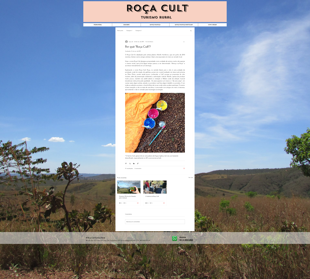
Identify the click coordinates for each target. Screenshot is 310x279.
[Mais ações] (184, 42)
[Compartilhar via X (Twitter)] (130, 163)
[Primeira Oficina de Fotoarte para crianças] (128, 187)
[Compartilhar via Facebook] (126, 163)
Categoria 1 (129, 30)
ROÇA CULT (157, 8)
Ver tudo (191, 177)
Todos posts (120, 30)
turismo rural (156, 17)
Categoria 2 (138, 30)
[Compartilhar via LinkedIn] (134, 163)
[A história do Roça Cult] (155, 187)
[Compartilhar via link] (138, 163)
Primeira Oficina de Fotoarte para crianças (127, 197)
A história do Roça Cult (152, 196)
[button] (191, 30)
